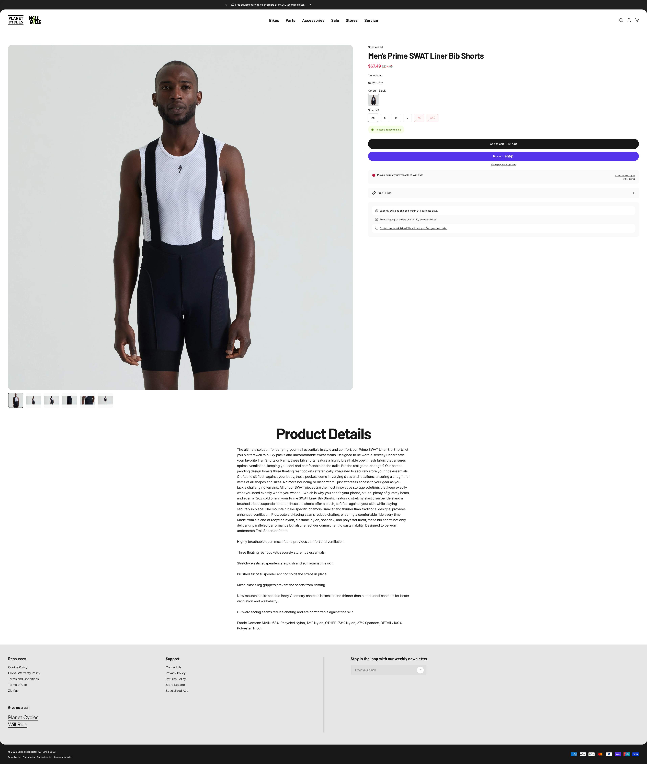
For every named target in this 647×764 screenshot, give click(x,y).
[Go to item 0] (15, 400)
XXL (432, 117)
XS (373, 117)
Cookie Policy (17, 667)
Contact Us (173, 667)
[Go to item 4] (69, 400)
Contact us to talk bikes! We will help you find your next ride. (413, 228)
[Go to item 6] (105, 400)
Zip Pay (13, 690)
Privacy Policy (176, 673)
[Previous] (226, 4)
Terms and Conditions (23, 679)
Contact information (63, 757)
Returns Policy (176, 679)
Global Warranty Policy (24, 673)
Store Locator (175, 684)
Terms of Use (17, 684)
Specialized (375, 47)
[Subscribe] (420, 670)
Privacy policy (29, 757)
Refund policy (14, 757)
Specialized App (177, 690)
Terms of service (44, 757)
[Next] (309, 4)
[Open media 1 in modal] (180, 217)
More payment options (503, 164)
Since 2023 (49, 751)
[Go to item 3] (51, 400)
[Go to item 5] (87, 400)
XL (419, 117)
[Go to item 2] (33, 400)
